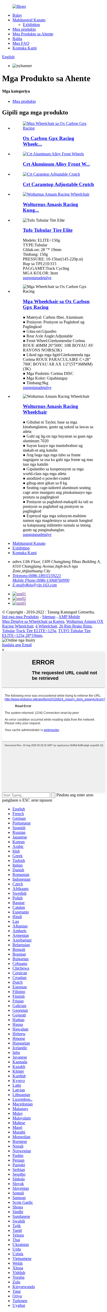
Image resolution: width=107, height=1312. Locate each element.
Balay (17, 15)
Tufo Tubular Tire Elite (47, 230)
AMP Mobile (69, 617)
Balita (17, 38)
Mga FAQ (20, 43)
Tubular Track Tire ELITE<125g (29, 631)
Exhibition (31, 24)
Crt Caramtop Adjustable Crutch (58, 184)
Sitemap (48, 617)
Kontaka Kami (24, 48)
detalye (45, 278)
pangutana (31, 278)
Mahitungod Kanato (28, 20)
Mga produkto (24, 29)
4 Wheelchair (46, 626)
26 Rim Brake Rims (75, 626)
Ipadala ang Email (17, 645)
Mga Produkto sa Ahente (32, 34)
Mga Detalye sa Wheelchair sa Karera (33, 621)
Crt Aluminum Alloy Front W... (56, 164)
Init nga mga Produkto (20, 617)
